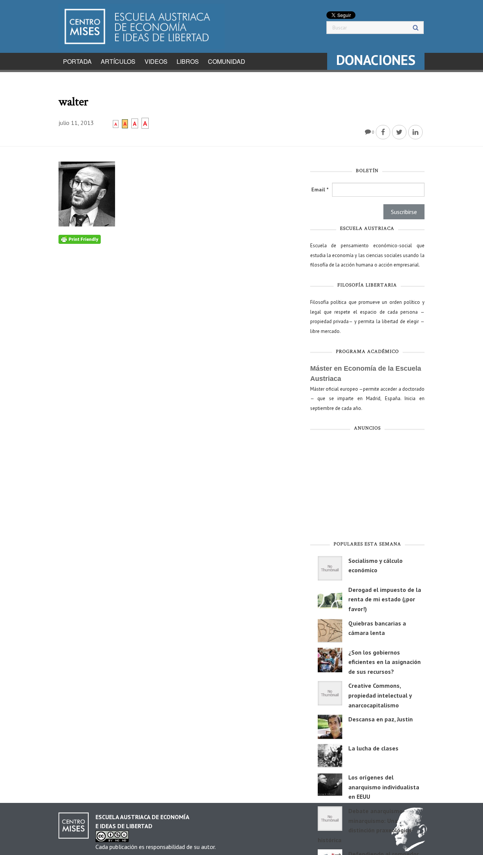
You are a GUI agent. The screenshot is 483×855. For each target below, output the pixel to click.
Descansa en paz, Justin (380, 719)
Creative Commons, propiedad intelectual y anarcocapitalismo (380, 695)
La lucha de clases (373, 748)
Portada (77, 61)
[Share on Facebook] (383, 132)
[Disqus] (178, 338)
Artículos (118, 61)
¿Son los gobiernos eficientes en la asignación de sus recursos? (384, 662)
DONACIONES (375, 60)
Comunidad (226, 61)
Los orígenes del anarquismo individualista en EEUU (383, 786)
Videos (156, 61)
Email (319, 189)
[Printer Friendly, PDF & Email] (79, 239)
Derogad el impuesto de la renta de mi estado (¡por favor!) (384, 599)
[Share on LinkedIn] (415, 132)
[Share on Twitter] (399, 132)
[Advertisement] (367, 488)
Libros (188, 61)
